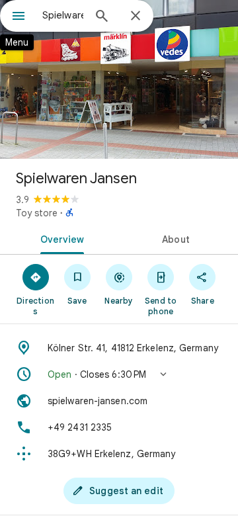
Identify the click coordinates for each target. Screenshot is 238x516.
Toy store (37, 213)
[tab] (60, 238)
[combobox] (62, 15)
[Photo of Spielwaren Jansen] (119, 79)
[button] (119, 374)
